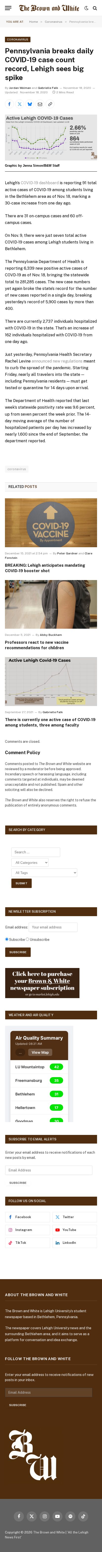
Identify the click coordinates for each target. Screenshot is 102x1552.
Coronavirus (17, 39)
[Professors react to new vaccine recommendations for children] (51, 604)
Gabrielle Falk (48, 88)
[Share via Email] (39, 104)
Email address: (17, 927)
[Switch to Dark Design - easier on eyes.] (86, 8)
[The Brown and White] (49, 8)
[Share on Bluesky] (29, 104)
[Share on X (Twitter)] (19, 104)
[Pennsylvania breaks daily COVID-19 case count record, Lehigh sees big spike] (51, 138)
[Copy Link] (50, 104)
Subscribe (17, 1183)
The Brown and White (49, 1532)
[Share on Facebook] (9, 104)
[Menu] (8, 8)
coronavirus (16, 469)
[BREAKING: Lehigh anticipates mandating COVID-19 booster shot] (51, 522)
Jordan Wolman (20, 88)
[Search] (94, 8)
